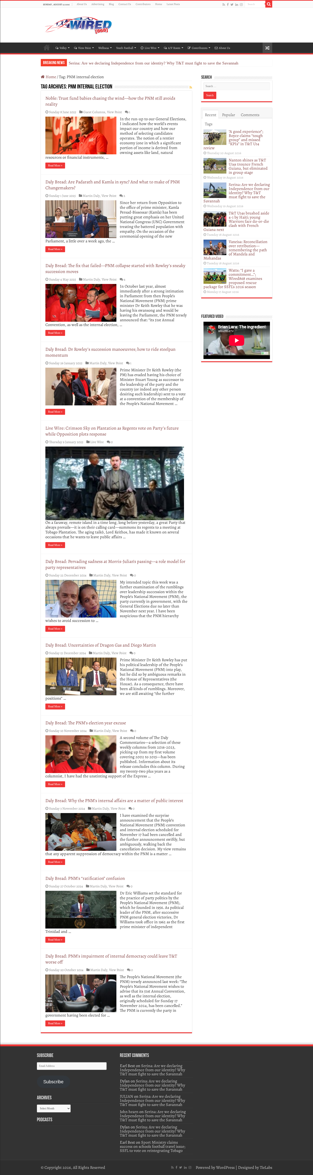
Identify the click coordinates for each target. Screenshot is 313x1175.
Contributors (143, 4)
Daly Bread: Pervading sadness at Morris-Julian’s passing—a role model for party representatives (115, 564)
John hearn (129, 1111)
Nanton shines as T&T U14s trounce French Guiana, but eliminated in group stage (248, 166)
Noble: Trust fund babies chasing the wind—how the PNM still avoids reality (110, 101)
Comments (250, 115)
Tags (208, 124)
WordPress (225, 1167)
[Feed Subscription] (190, 87)
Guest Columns (94, 112)
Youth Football (124, 48)
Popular (228, 115)
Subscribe (53, 1081)
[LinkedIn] (237, 4)
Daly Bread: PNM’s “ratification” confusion (85, 878)
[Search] (268, 4)
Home (158, 4)
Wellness (103, 48)
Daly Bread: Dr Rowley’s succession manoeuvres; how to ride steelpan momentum (110, 352)
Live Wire (150, 48)
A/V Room (174, 48)
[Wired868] (78, 24)
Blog (111, 4)
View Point (84, 48)
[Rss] (223, 4)
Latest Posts (173, 4)
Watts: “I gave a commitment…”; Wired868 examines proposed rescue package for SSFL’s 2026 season (232, 278)
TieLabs (266, 1167)
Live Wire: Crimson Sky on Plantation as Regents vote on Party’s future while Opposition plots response (112, 431)
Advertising (97, 4)
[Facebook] (227, 4)
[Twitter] (232, 4)
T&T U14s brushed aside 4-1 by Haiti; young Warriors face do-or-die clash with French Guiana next (236, 221)
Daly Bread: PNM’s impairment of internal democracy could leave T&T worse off (111, 959)
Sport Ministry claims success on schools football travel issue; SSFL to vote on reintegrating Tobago (152, 1146)
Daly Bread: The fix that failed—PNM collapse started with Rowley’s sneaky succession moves (115, 268)
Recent (210, 115)
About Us (82, 4)
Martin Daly (91, 195)
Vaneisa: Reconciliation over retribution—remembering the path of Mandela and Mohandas (235, 250)
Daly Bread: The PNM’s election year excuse (85, 723)
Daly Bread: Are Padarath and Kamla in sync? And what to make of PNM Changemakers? (112, 185)
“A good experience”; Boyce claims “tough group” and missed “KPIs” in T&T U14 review (233, 140)
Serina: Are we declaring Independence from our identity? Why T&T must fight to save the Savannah (153, 63)
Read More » (55, 165)
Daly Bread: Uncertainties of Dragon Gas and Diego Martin (100, 645)
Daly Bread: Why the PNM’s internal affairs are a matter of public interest (114, 801)
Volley (63, 48)
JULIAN (126, 1096)
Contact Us (124, 4)
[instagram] (241, 4)
